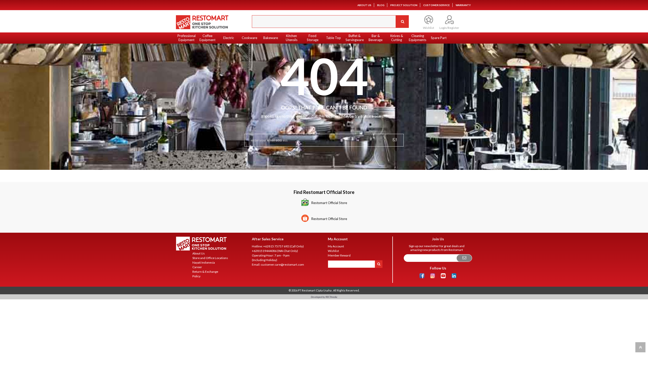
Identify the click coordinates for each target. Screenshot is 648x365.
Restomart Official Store (329, 203)
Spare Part (439, 38)
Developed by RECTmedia (324, 296)
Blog (380, 5)
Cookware (249, 38)
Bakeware (270, 38)
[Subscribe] (464, 258)
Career (197, 267)
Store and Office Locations (210, 258)
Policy (196, 276)
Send (395, 139)
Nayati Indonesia (203, 262)
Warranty (463, 5)
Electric (228, 38)
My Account (336, 246)
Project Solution (403, 5)
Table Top (333, 38)
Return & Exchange (205, 271)
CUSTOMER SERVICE (436, 5)
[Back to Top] (639, 346)
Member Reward (339, 255)
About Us (364, 5)
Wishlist (333, 251)
